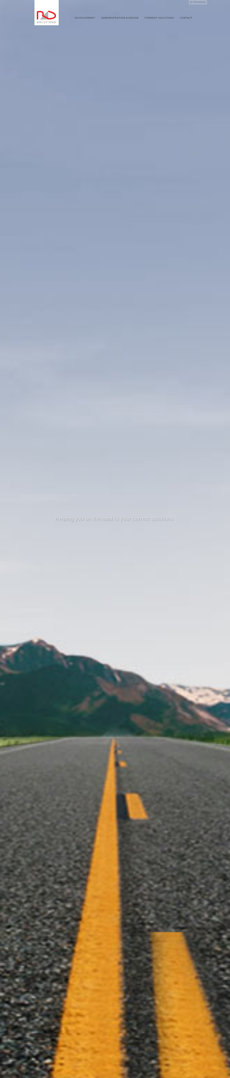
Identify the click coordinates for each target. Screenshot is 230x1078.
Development (85, 17)
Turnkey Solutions (159, 17)
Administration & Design (120, 17)
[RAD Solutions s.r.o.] (46, 12)
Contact (186, 17)
